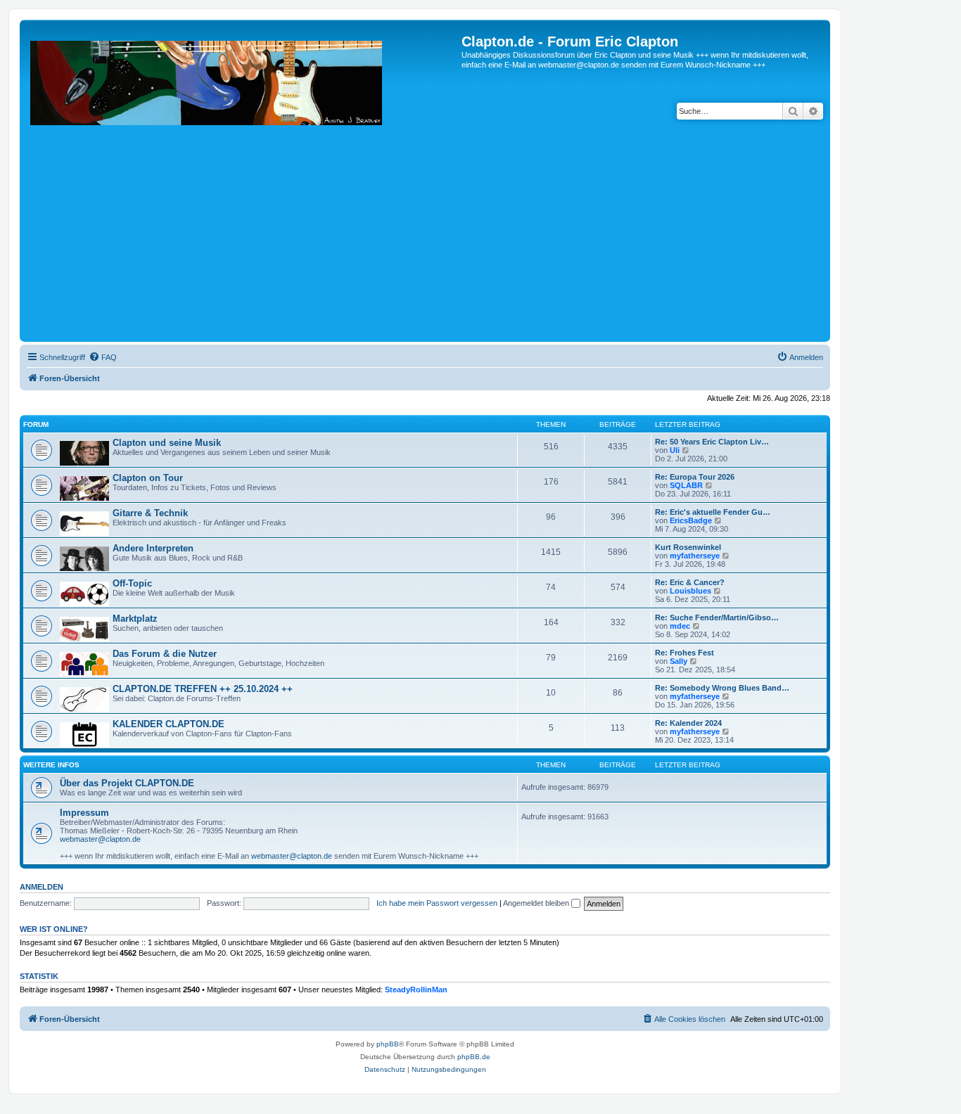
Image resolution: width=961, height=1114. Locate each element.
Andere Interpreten (153, 548)
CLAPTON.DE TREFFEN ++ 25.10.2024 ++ (203, 689)
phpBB (387, 1044)
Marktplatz (135, 618)
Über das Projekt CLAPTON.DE (127, 783)
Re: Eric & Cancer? (690, 582)
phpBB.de (473, 1057)
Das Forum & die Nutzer (165, 653)
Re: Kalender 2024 (688, 723)
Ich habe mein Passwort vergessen (436, 903)
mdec (680, 626)
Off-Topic (132, 583)
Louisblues (690, 591)
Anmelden (41, 887)
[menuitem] (103, 357)
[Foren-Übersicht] (242, 186)
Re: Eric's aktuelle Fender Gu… (712, 512)
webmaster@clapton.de (100, 839)
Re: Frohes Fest (684, 652)
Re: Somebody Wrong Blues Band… (722, 688)
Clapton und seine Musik (167, 442)
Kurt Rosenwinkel (688, 547)
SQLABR (686, 485)
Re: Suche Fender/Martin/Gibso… (717, 617)
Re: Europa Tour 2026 (694, 477)
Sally (678, 661)
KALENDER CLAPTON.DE (168, 724)
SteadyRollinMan (416, 989)
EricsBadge (691, 520)
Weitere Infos (51, 765)
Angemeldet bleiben (537, 903)
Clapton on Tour (148, 478)
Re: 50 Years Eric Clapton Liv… (712, 441)
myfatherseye (695, 555)
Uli (675, 450)
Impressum (84, 812)
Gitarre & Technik (150, 513)
